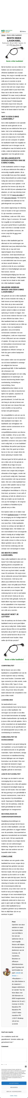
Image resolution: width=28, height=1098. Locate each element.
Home (3, 35)
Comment (4, 1046)
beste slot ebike (17, 195)
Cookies (11, 1095)
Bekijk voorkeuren (14, 1091)
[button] (26, 1066)
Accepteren (14, 1083)
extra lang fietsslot (10, 198)
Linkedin (18, 973)
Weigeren (14, 1087)
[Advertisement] (14, 14)
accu (16, 233)
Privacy (15, 1095)
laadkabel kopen (13, 514)
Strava (14, 975)
